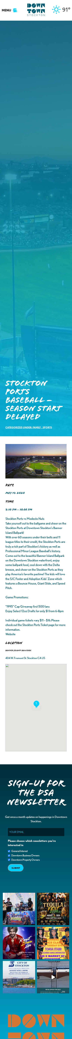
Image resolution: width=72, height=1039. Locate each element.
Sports (47, 427)
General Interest (19, 851)
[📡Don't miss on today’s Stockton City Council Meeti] (19, 977)
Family (37, 427)
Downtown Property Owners (25, 859)
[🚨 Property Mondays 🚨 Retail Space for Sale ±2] (53, 977)
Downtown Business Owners (25, 855)
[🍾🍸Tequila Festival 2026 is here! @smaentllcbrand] (53, 909)
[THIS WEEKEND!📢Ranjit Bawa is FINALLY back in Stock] (19, 943)
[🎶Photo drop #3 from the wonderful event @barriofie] (19, 909)
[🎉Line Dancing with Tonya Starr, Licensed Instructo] (53, 943)
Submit (16, 868)
